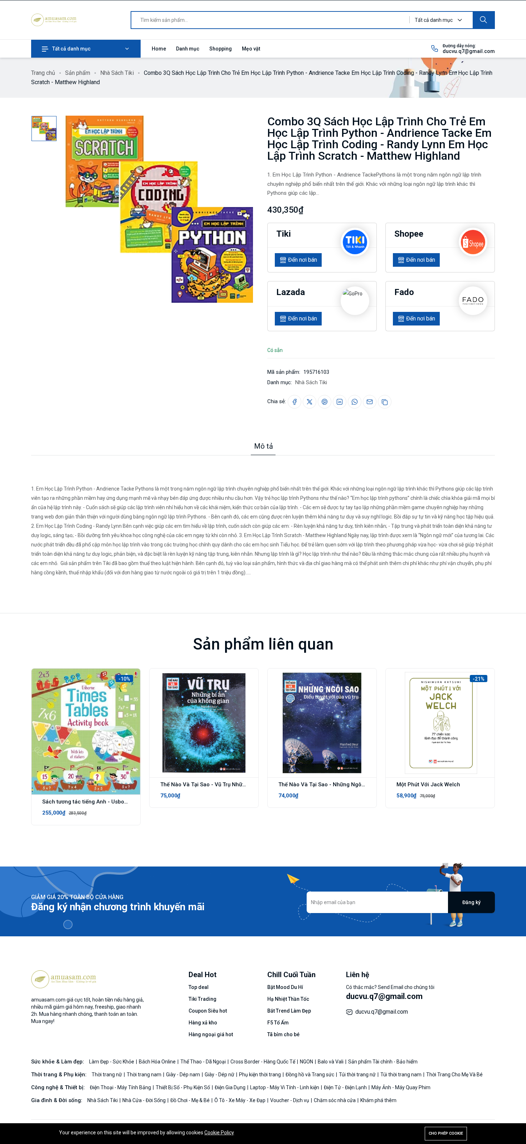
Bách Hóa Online (158, 1062)
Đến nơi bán (302, 259)
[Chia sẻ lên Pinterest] (324, 401)
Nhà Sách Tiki (117, 72)
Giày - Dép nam (183, 1074)
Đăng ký (471, 902)
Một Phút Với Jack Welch (428, 784)
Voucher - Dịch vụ (290, 1100)
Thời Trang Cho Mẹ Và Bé (454, 1074)
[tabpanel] (263, 516)
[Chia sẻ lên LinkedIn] (339, 401)
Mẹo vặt (251, 49)
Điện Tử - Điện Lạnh (346, 1087)
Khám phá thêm (378, 1100)
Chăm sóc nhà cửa (335, 1100)
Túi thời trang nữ (358, 1074)
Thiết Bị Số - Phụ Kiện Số (183, 1087)
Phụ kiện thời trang (260, 1074)
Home (159, 49)
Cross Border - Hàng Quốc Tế (263, 1062)
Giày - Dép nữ (220, 1074)
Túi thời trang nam (401, 1074)
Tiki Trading (202, 999)
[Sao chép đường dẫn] (384, 401)
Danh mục (187, 49)
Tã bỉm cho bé (283, 1034)
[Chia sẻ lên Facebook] (294, 401)
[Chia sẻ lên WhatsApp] (354, 401)
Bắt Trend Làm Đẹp (289, 1011)
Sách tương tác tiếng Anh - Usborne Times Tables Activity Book (122, 801)
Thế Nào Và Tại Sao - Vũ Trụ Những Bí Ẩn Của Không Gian (232, 784)
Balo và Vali (331, 1062)
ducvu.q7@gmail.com (469, 51)
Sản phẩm (77, 72)
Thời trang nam (144, 1074)
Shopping (220, 49)
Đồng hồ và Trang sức (310, 1074)
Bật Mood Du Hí (285, 987)
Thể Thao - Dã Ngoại (203, 1062)
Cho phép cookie (446, 1133)
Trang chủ (43, 72)
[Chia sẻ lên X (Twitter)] (309, 401)
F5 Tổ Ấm (278, 1022)
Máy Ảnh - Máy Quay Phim (400, 1087)
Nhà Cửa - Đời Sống (144, 1100)
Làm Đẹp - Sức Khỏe (112, 1062)
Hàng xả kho (203, 1022)
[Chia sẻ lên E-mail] (369, 401)
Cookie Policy (219, 1132)
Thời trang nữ (107, 1074)
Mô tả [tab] (263, 446)
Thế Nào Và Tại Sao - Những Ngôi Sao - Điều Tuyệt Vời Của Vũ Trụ (360, 784)
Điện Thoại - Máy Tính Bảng (121, 1087)
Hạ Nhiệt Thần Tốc (288, 999)
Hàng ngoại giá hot (211, 1034)
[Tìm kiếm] (483, 20)
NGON (307, 1062)
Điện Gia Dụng (231, 1087)
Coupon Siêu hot (208, 1011)
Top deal (199, 987)
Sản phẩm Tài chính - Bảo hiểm (383, 1062)
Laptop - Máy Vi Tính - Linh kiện (285, 1087)
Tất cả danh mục (71, 49)
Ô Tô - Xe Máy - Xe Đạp (240, 1100)
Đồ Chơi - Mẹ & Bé (190, 1100)
